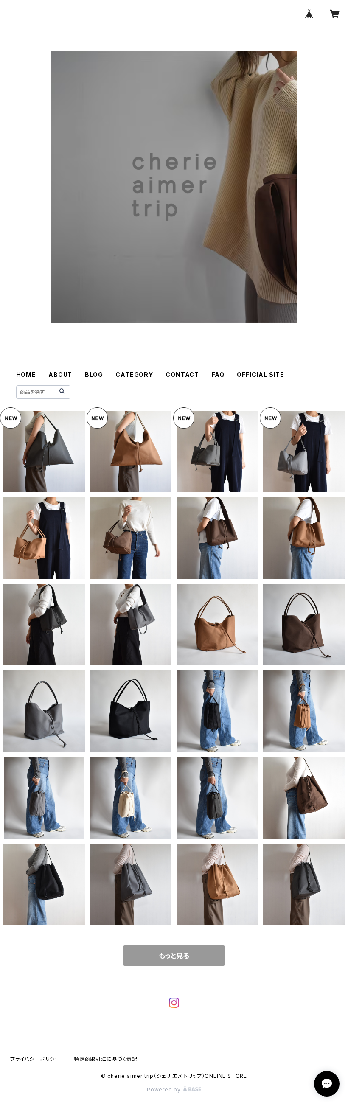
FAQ (218, 374)
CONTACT (182, 374)
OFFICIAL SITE (260, 374)
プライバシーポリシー (35, 1059)
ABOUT (60, 374)
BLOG (94, 374)
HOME (26, 374)
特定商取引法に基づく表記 (106, 1059)
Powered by (164, 1089)
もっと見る (174, 955)
